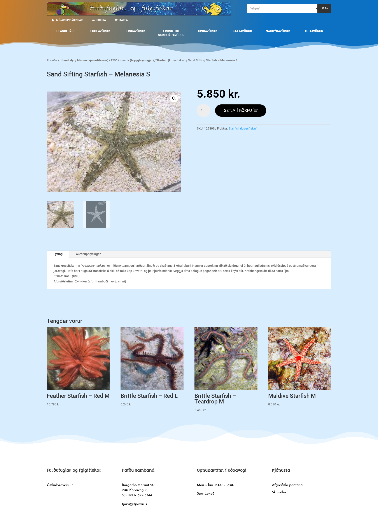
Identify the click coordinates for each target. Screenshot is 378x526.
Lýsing (58, 254)
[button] (174, 98)
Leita (324, 8)
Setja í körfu (238, 110)
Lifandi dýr (67, 60)
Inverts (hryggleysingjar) (137, 60)
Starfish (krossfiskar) (171, 60)
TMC (114, 60)
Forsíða (52, 60)
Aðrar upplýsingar (88, 254)
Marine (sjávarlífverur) (92, 60)
